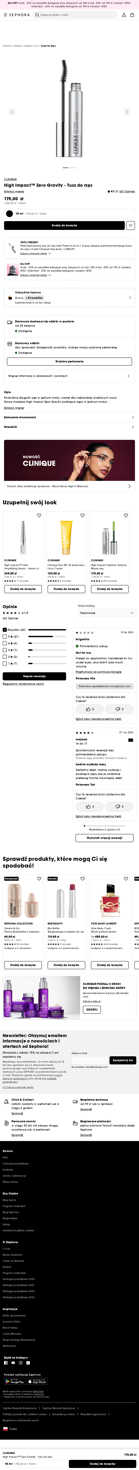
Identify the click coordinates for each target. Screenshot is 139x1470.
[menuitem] (124, 15)
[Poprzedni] (11, 112)
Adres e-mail (79, 1053)
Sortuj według (86, 605)
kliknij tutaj (38, 1391)
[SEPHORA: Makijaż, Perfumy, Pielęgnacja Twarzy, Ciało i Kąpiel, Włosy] (19, 15)
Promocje (39, 1394)
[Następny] (127, 112)
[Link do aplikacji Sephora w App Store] (37, 1381)
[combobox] (107, 613)
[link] (34, 676)
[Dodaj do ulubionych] (39, 515)
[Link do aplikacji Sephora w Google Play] (14, 1381)
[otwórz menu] (5, 15)
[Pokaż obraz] (69, 109)
